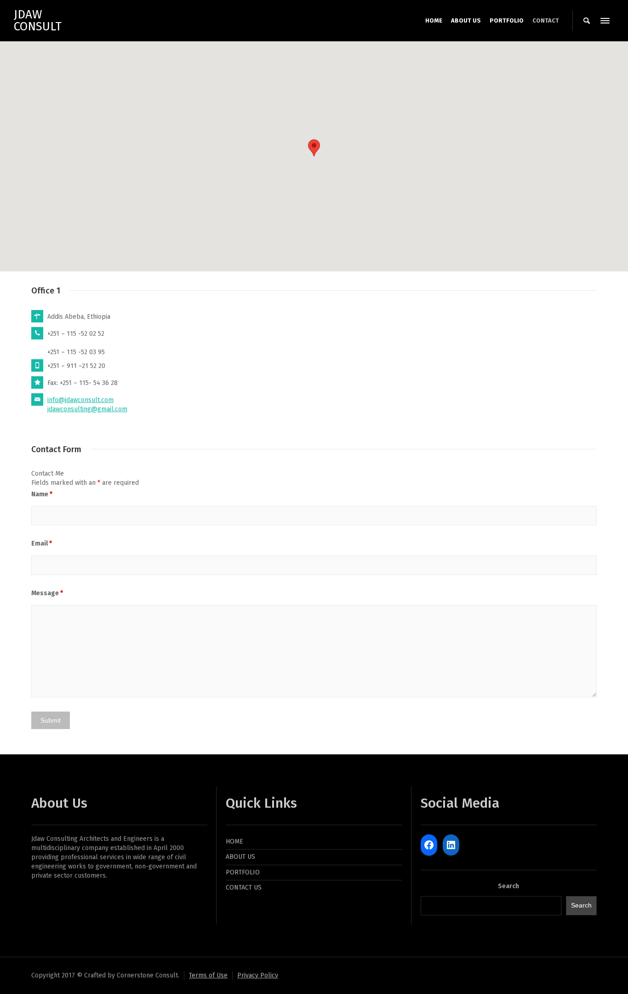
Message (47, 593)
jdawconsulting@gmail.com (87, 409)
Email (41, 543)
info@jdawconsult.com (80, 400)
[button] (314, 147)
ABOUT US (240, 857)
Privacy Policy (257, 975)
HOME (234, 841)
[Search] (586, 20)
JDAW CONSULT (38, 21)
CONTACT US (244, 887)
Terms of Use (208, 975)
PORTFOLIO (243, 872)
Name (41, 494)
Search (508, 886)
